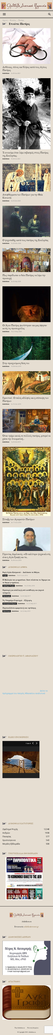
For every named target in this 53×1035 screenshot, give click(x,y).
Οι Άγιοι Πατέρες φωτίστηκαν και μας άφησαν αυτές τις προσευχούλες (24, 327)
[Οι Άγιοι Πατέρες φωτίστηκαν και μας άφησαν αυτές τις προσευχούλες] (26, 304)
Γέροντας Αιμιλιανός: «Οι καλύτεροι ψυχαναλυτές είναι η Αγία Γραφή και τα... (26, 555)
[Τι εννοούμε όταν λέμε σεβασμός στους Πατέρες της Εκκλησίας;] (26, 113)
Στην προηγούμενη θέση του (15, 363)
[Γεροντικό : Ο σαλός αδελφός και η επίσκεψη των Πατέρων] (26, 383)
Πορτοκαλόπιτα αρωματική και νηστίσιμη (19, 608)
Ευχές (5, 575)
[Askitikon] (26, 5)
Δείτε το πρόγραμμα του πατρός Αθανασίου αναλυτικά (25, 692)
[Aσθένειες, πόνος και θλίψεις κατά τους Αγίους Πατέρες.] (26, 46)
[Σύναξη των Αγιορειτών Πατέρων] (26, 481)
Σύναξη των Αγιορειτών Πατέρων (18, 519)
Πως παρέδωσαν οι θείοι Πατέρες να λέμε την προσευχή (23, 276)
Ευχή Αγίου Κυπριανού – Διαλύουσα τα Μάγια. (21, 572)
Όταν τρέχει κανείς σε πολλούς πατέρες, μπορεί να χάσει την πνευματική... (26, 437)
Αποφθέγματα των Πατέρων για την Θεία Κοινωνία (22, 196)
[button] (4, 14)
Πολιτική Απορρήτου (32, 1028)
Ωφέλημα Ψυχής (8, 586)
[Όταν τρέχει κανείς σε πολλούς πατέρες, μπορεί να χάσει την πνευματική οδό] (26, 421)
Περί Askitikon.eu (20, 1028)
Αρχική (5, 20)
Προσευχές (6, 596)
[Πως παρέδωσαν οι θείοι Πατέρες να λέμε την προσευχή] (26, 260)
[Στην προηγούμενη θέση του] (26, 348)
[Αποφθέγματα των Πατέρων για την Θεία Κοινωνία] (26, 177)
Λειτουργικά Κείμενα (9, 603)
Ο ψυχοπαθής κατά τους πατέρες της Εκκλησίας (25, 240)
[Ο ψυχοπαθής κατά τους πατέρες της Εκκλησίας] (26, 221)
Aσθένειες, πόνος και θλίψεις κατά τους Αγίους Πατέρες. (24, 68)
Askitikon (5, 73)
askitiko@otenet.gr (31, 926)
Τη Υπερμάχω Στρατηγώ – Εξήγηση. (17, 600)
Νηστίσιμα (6, 611)
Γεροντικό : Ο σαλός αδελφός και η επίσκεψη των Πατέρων (25, 399)
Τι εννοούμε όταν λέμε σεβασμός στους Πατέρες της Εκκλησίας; (25, 154)
